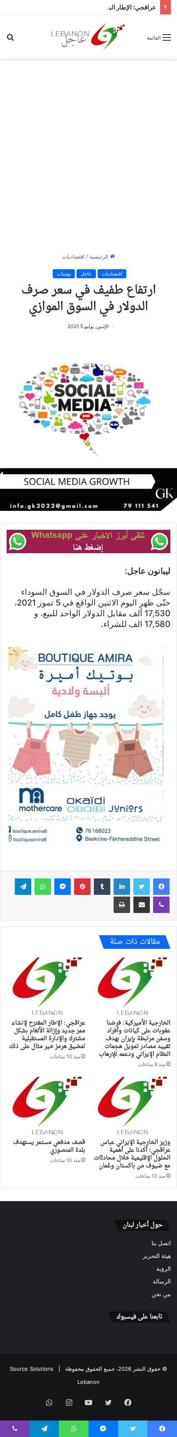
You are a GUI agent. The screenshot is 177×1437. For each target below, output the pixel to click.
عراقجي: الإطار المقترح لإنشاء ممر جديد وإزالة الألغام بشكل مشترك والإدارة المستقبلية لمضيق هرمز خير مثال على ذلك (47, 1035)
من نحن (161, 1294)
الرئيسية (99, 256)
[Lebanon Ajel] (88, 37)
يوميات (64, 273)
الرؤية (163, 1268)
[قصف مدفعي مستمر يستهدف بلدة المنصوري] (46, 1105)
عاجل (86, 273)
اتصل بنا (161, 1243)
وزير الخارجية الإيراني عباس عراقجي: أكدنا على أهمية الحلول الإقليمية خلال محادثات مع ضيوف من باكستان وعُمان (132, 1154)
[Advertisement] (88, 155)
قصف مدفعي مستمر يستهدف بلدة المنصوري (49, 1146)
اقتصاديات (73, 256)
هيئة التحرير (157, 1256)
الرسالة (162, 1281)
